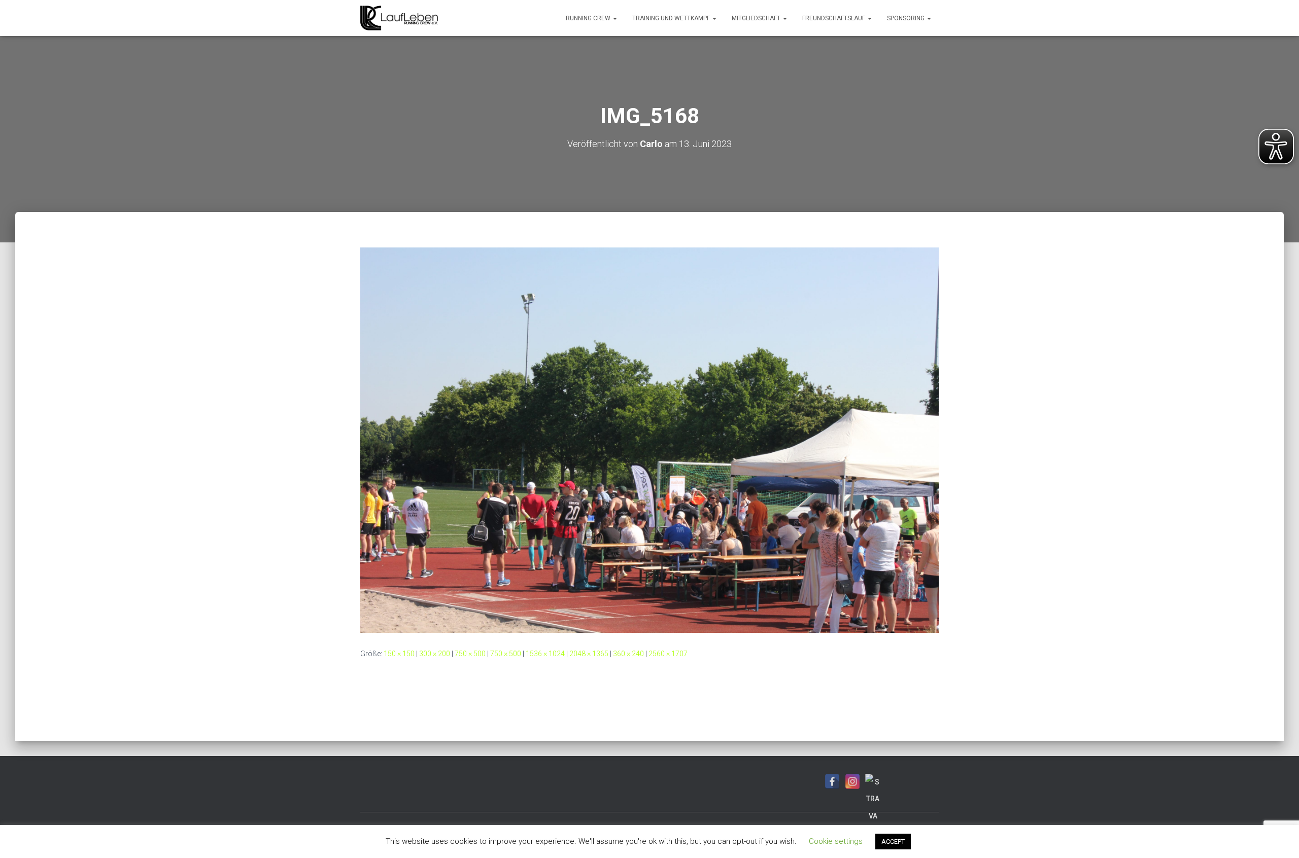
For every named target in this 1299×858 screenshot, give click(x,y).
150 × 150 (399, 654)
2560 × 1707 (668, 654)
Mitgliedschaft (757, 18)
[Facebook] (832, 781)
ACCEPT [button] (893, 841)
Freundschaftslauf (834, 18)
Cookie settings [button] (836, 841)
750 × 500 (470, 654)
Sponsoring (906, 18)
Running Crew (589, 18)
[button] (614, 18)
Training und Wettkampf (671, 18)
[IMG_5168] (649, 440)
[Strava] (872, 781)
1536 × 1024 (545, 654)
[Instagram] (852, 781)
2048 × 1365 (588, 654)
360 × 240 (628, 654)
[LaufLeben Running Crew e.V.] (399, 18)
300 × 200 (434, 654)
